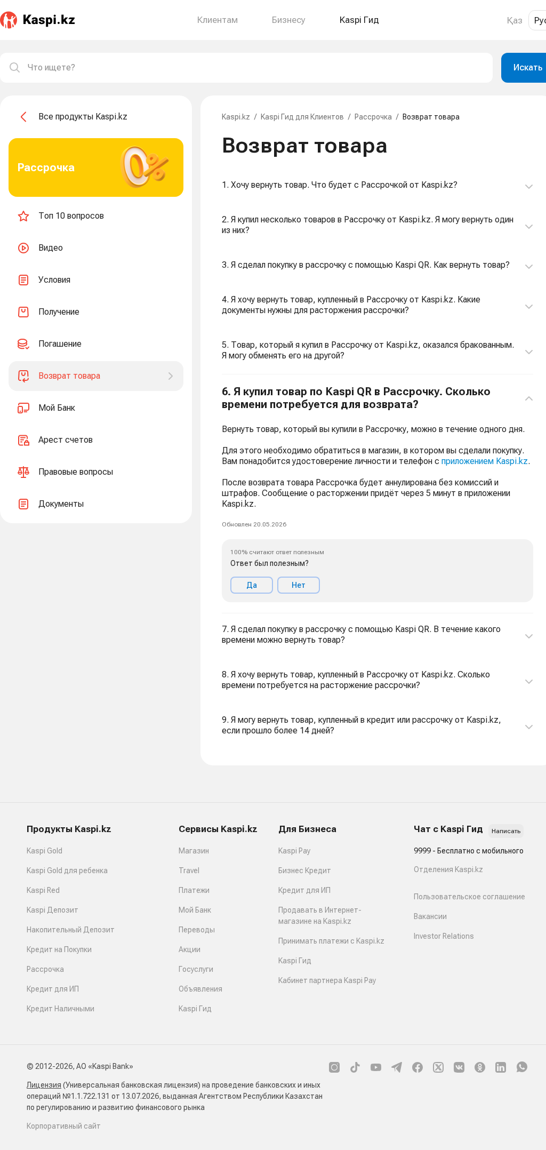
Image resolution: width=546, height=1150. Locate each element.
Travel (189, 870)
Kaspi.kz (236, 117)
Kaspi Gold (44, 850)
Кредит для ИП (53, 989)
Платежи (194, 890)
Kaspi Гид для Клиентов (302, 117)
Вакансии (430, 916)
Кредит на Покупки (59, 949)
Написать (506, 831)
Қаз (515, 20)
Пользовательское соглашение (469, 896)
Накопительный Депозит (71, 929)
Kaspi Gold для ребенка (67, 870)
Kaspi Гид (195, 1008)
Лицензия (44, 1085)
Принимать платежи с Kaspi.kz (331, 941)
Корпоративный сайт (64, 1126)
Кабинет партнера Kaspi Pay (327, 980)
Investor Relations (444, 936)
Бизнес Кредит (304, 870)
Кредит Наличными (60, 1008)
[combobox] (256, 67)
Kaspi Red (43, 890)
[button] (377, 493)
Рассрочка (373, 117)
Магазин (194, 850)
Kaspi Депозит (52, 910)
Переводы (197, 929)
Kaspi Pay (294, 850)
